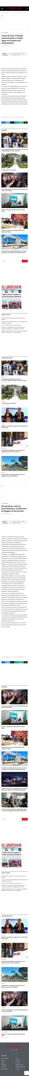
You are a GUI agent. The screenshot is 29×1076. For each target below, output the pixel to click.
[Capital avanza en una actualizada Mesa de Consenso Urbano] (14, 221)
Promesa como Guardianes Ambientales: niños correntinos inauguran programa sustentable (14, 809)
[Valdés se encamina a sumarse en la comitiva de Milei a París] (14, 414)
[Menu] (2, 8)
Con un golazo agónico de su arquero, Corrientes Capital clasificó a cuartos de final (14, 150)
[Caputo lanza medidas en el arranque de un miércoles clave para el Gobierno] (14, 439)
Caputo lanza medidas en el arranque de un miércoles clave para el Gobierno (13, 451)
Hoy (11, 117)
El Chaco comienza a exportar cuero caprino (11, 325)
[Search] (27, 8)
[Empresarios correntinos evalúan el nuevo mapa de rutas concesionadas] (14, 463)
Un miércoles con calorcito (8, 170)
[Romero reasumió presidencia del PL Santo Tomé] (14, 200)
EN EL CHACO (6, 314)
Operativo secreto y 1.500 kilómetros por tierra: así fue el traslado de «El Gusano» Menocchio (14, 789)
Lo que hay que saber (19, 117)
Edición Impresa (4, 32)
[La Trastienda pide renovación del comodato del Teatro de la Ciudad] (14, 180)
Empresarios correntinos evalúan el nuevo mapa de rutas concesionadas (13, 475)
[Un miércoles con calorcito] (14, 160)
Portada (2, 12)
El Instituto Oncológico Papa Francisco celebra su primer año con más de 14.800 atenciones (14, 251)
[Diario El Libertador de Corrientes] (14, 8)
